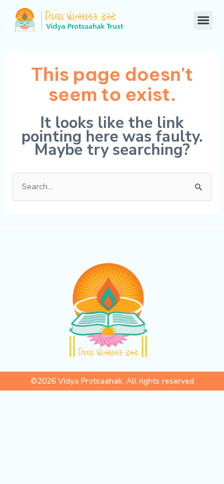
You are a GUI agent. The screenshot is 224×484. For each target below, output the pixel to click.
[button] (203, 20)
